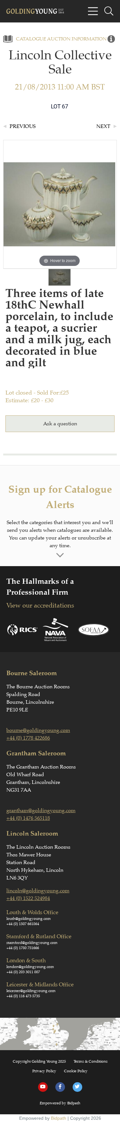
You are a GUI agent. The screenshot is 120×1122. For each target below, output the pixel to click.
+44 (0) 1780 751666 (22, 947)
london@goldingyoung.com (30, 966)
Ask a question (60, 424)
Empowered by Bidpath (60, 1103)
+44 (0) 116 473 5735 (23, 996)
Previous (23, 126)
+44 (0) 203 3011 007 (23, 971)
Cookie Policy (76, 1071)
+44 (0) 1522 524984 (28, 898)
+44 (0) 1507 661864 (22, 923)
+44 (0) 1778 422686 (28, 738)
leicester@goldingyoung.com (31, 990)
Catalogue (31, 39)
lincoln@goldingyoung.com (37, 891)
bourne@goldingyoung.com (38, 730)
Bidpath (58, 1118)
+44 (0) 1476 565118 (28, 818)
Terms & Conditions (91, 1061)
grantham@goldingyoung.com (41, 810)
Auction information (77, 39)
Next (103, 126)
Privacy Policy (44, 1071)
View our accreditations (40, 605)
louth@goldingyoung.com (28, 918)
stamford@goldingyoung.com (32, 942)
